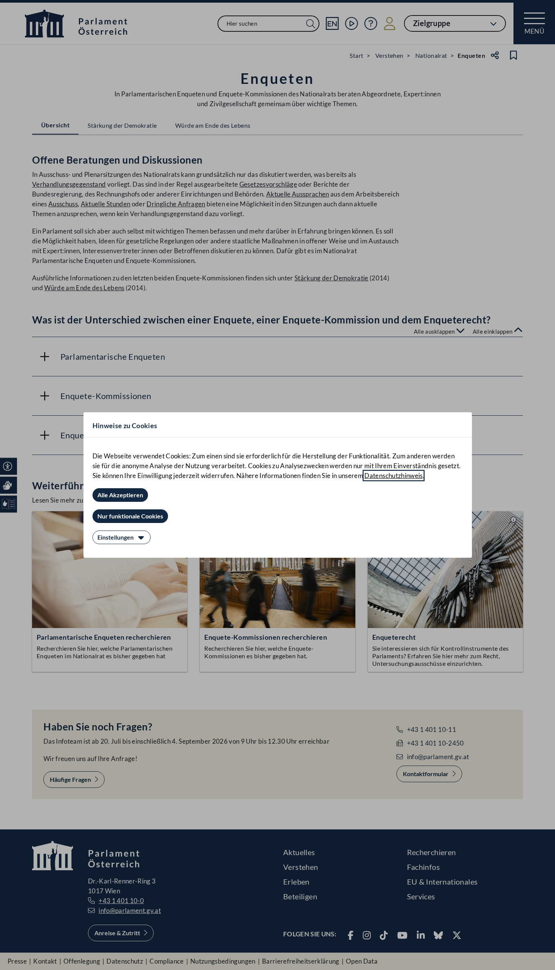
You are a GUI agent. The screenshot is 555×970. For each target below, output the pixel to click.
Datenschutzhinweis (393, 476)
